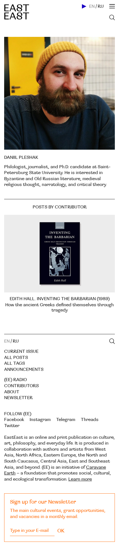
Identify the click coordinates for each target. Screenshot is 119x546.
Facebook (14, 419)
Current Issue (21, 351)
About (11, 391)
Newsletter (18, 397)
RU (101, 6)
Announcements (23, 369)
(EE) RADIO (15, 379)
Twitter (11, 425)
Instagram (40, 419)
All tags (14, 363)
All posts (16, 357)
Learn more (80, 479)
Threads (90, 419)
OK (60, 531)
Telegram (65, 419)
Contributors (21, 385)
